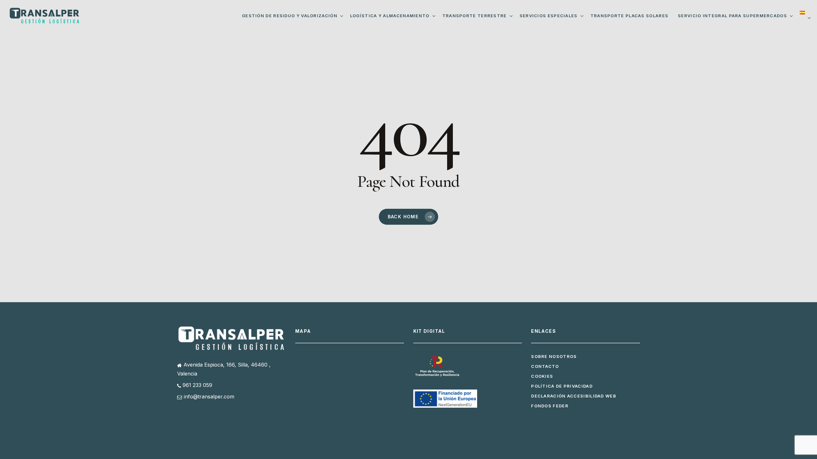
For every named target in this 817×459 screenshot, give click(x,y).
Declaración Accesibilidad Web (573, 395)
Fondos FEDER (549, 405)
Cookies (542, 376)
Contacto (545, 366)
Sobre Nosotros (554, 356)
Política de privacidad (562, 386)
